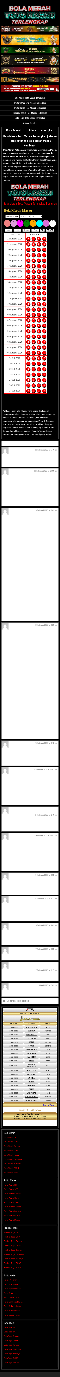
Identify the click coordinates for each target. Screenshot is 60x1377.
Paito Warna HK (10, 1185)
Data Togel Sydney (11, 1336)
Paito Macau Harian (12, 1315)
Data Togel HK (10, 1327)
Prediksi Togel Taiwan (12, 1250)
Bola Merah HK (10, 1137)
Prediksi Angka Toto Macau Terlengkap (30, 113)
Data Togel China (11, 1341)
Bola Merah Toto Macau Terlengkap (30, 98)
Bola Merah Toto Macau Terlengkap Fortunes (30, 203)
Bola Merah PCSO (11, 1168)
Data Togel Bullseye (12, 1354)
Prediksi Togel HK (11, 1232)
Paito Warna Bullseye (12, 1211)
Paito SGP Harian (11, 1284)
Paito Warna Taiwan (12, 1202)
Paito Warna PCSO (12, 1216)
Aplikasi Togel (29, 123)
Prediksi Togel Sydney (13, 1241)
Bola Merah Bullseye (12, 1164)
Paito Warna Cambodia (13, 1207)
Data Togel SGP (10, 1332)
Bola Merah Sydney (12, 1146)
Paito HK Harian (10, 1280)
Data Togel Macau (11, 1362)
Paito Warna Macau (12, 1220)
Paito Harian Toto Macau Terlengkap (30, 108)
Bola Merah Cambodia (13, 1159)
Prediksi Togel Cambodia (14, 1254)
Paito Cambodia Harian (13, 1302)
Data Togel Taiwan (11, 1345)
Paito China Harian (11, 1293)
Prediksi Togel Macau (12, 1267)
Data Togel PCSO (11, 1358)
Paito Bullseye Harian (12, 1306)
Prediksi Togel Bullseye (13, 1259)
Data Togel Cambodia (12, 1349)
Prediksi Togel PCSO (12, 1263)
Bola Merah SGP (11, 1142)
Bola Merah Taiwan (11, 1155)
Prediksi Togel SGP (12, 1237)
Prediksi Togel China (12, 1246)
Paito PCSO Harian (12, 1311)
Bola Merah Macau (11, 1173)
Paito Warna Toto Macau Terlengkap (30, 103)
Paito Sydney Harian (12, 1289)
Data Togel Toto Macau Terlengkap (30, 118)
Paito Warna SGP (11, 1189)
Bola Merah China (11, 1151)
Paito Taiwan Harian (12, 1297)
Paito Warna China (11, 1198)
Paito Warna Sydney (12, 1194)
